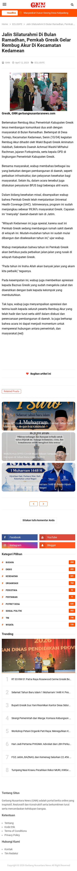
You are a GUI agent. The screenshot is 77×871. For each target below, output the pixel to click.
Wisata (9, 625)
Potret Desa (13, 604)
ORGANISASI (12, 583)
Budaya (10, 562)
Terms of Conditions (15, 831)
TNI (7, 618)
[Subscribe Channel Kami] (57, 537)
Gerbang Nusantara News (38, 865)
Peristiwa (11, 590)
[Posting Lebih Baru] (34, 503)
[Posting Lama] (43, 503)
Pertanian (11, 597)
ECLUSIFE (40, 62)
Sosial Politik (14, 611)
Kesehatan (12, 576)
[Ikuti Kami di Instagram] (20, 545)
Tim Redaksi (11, 853)
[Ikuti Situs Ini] (57, 545)
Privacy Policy (12, 835)
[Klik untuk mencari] (72, 4)
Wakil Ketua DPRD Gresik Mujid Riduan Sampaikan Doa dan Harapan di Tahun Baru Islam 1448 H (36, 455)
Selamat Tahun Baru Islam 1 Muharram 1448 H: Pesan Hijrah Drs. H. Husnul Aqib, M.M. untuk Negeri (37, 486)
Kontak (8, 849)
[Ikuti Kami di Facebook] (20, 537)
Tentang (9, 823)
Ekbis (9, 569)
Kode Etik (9, 827)
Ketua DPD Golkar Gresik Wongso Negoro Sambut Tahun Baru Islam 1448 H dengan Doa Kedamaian (38, 425)
